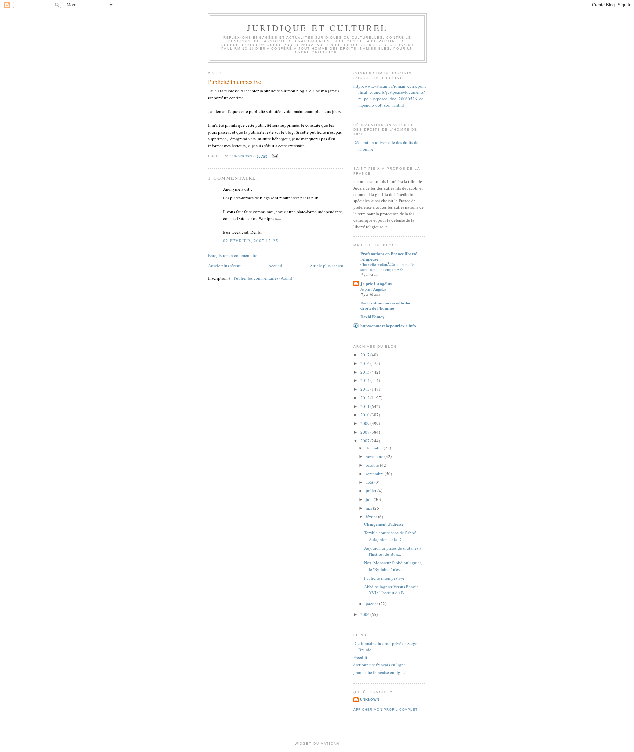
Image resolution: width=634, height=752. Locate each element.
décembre (375, 448)
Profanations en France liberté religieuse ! (388, 256)
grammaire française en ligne (379, 672)
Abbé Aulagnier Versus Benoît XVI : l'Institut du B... (391, 590)
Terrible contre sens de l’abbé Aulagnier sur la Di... (390, 536)
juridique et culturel (317, 27)
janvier (372, 604)
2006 (365, 614)
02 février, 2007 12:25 (251, 241)
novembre (375, 456)
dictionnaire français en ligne (379, 665)
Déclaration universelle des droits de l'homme (385, 305)
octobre (373, 465)
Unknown (369, 699)
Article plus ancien (326, 266)
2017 (365, 355)
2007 (365, 441)
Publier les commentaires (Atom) (263, 278)
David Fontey (372, 316)
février (372, 516)
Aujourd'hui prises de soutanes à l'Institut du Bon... (392, 551)
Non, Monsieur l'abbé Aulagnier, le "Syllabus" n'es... (393, 566)
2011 (365, 406)
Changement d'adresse (384, 524)
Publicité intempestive (384, 578)
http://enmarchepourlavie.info (388, 325)
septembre (375, 474)
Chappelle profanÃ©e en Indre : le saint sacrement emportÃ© (387, 267)
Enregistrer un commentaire (232, 255)
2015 (365, 372)
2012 (365, 398)
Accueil (275, 266)
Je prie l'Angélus (376, 283)
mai (369, 508)
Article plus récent (224, 266)
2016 (365, 363)
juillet (371, 491)
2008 (365, 432)
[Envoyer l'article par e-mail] (275, 156)
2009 (365, 423)
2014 (365, 380)
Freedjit (360, 657)
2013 (365, 389)
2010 (365, 415)
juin (370, 499)
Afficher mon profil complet (385, 709)
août (370, 482)
